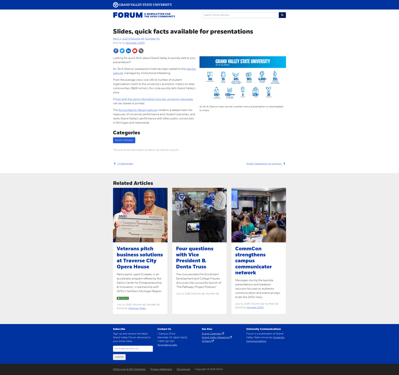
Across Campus (124, 140)
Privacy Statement (161, 369)
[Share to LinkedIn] (129, 51)
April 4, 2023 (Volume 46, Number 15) (136, 39)
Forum (128, 15)
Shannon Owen (137, 308)
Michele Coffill (135, 43)
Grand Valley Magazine (215, 337)
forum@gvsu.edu (167, 345)
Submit (119, 357)
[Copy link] (141, 51)
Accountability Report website (137, 110)
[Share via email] (135, 51)
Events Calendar (212, 334)
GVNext (206, 341)
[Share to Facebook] (116, 51)
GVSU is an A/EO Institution (129, 369)
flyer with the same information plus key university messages (154, 99)
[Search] (282, 15)
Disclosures (183, 369)
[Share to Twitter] (122, 51)
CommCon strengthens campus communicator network (253, 261)
